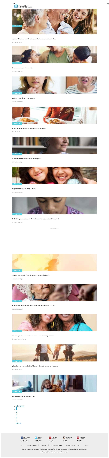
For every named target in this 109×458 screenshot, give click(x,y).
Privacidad (43, 445)
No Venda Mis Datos (56, 445)
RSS (22, 445)
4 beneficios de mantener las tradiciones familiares (29, 128)
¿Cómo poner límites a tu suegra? (23, 98)
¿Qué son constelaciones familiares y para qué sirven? (30, 275)
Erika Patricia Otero (17, 42)
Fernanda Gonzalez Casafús (19, 339)
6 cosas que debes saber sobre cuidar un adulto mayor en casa (33, 305)
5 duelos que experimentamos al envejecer (26, 158)
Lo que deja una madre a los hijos (23, 396)
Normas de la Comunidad (73, 445)
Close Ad (81, 449)
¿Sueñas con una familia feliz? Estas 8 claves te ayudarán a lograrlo (35, 366)
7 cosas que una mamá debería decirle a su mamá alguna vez (32, 336)
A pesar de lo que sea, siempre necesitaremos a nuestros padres (34, 39)
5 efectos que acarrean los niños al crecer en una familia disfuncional (35, 219)
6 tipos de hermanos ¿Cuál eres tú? (24, 188)
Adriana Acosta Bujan (17, 71)
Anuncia (86, 445)
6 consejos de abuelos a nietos (22, 68)
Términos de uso (31, 445)
